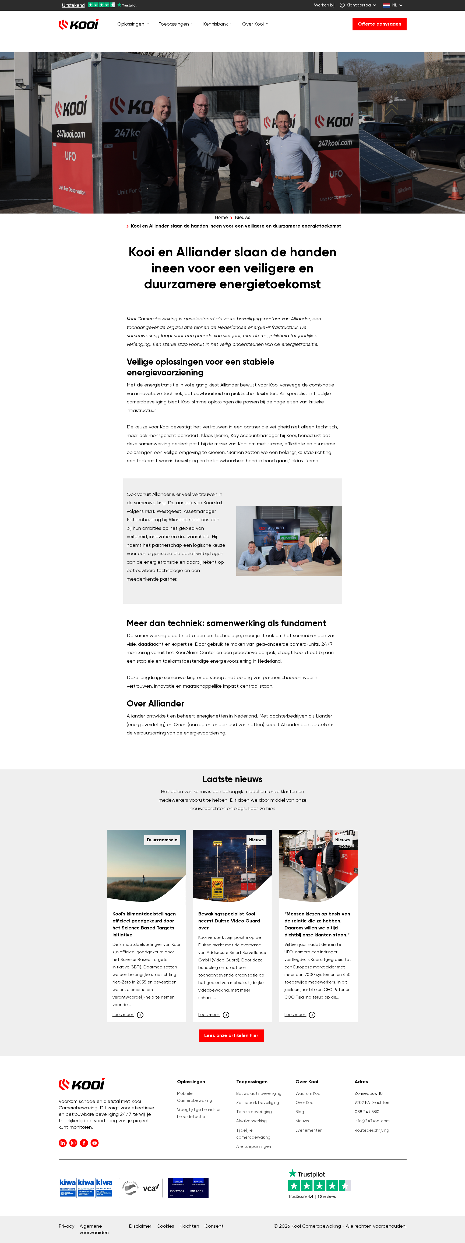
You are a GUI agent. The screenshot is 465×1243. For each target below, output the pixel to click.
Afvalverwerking (251, 1121)
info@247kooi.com (372, 1121)
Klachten (189, 1226)
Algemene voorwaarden (94, 1229)
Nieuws (242, 217)
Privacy (66, 1226)
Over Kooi (304, 1103)
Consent (214, 1226)
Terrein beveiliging (254, 1112)
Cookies (165, 1226)
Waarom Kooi (308, 1094)
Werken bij (324, 5)
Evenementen (308, 1130)
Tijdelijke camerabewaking (253, 1133)
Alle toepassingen (253, 1147)
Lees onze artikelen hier (231, 1035)
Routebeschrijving (372, 1130)
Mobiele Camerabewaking (194, 1097)
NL (394, 5)
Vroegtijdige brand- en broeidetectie (199, 1113)
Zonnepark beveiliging (257, 1103)
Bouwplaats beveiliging (258, 1094)
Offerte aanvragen (379, 24)
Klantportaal (359, 5)
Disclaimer (140, 1226)
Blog (299, 1112)
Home (221, 217)
